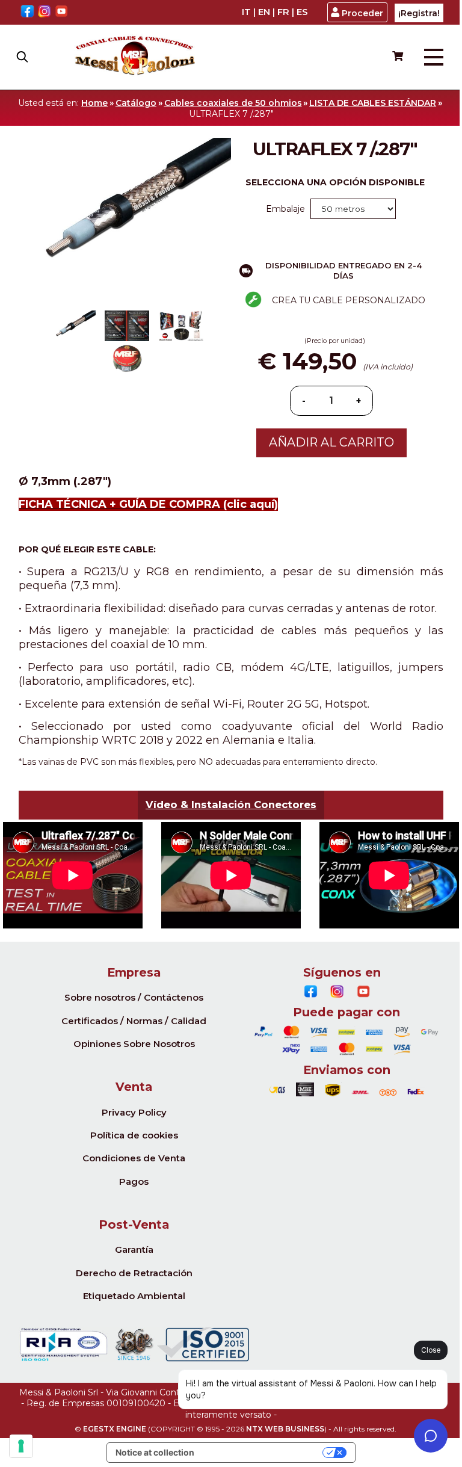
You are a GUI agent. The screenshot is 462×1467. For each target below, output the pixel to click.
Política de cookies (134, 1135)
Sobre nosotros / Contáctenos (133, 997)
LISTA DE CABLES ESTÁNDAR (372, 102)
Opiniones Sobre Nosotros (134, 1043)
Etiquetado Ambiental (134, 1296)
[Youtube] (61, 12)
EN (264, 12)
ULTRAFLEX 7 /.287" (231, 113)
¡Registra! (419, 13)
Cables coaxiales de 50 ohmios (233, 102)
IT (246, 12)
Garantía (134, 1249)
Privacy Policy (134, 1112)
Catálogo (136, 102)
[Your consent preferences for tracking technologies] (21, 1446)
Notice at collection (155, 1452)
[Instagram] (45, 12)
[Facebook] (27, 12)
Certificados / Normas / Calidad (133, 1021)
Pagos (134, 1181)
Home (94, 102)
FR (283, 12)
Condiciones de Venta (133, 1158)
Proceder (362, 13)
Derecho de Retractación (134, 1273)
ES (302, 12)
